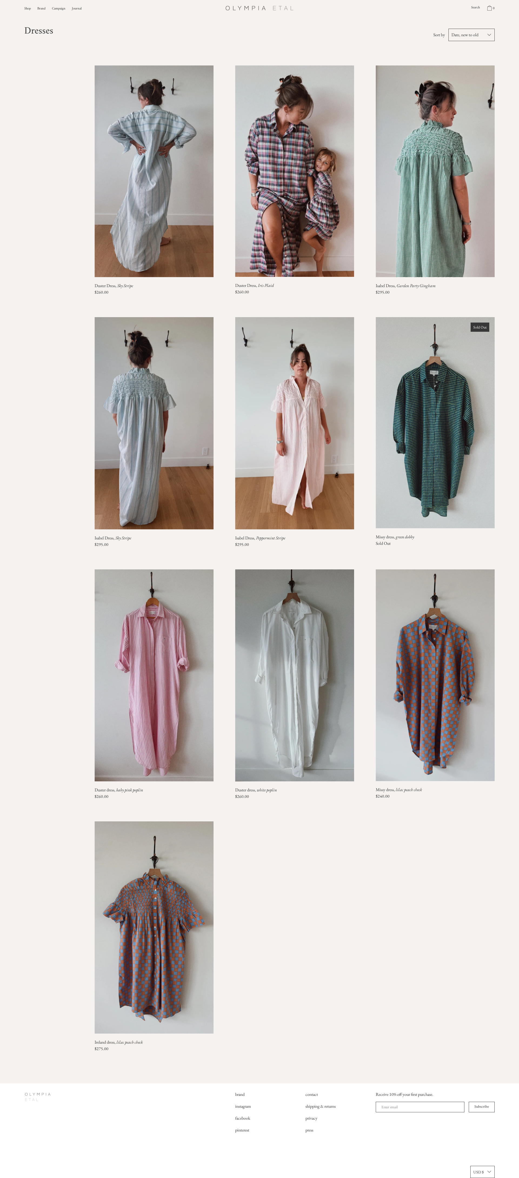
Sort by (439, 35)
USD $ (478, 1171)
